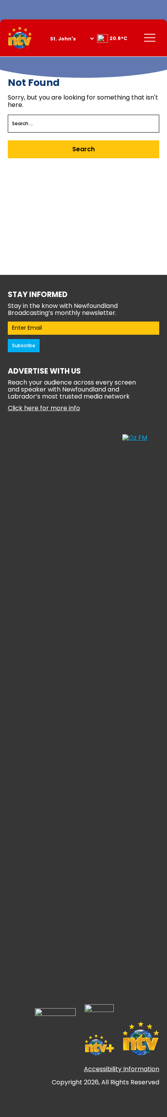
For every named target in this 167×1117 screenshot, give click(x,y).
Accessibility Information (121, 1069)
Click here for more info (44, 408)
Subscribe (23, 345)
